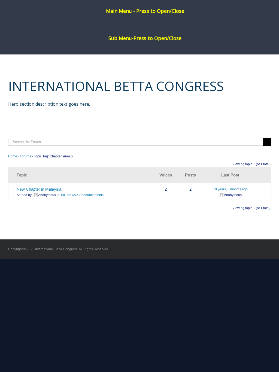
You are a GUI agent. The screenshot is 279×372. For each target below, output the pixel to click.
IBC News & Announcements (82, 195)
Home (12, 156)
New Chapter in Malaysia (39, 189)
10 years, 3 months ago (230, 189)
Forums (25, 156)
